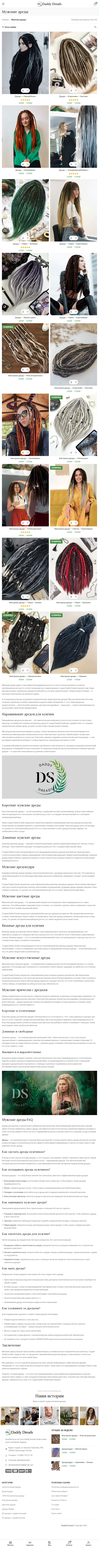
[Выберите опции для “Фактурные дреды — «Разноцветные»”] (23, 523)
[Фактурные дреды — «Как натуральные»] (55, 1439)
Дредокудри (7, 1491)
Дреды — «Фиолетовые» (25, 318)
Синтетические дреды (11, 1487)
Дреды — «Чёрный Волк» (25, 96)
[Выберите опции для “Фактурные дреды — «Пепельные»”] (71, 452)
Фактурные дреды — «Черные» (74, 676)
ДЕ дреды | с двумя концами (14, 1513)
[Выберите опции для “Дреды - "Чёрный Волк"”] (23, 90)
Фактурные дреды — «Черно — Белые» (25, 603)
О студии (55, 1505)
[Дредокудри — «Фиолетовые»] (55, 1452)
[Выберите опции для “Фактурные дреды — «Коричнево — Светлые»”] (71, 382)
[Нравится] (27, 90)
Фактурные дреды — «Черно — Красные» (73, 603)
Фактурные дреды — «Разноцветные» (25, 529)
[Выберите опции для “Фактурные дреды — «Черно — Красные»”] (71, 596)
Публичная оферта (59, 1491)
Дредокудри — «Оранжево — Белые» (77, 1462)
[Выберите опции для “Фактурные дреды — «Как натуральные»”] (23, 369)
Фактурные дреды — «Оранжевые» (25, 458)
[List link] (26, 1449)
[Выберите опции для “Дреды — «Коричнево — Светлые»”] (71, 90)
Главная (5, 20)
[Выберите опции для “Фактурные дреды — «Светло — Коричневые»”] (71, 523)
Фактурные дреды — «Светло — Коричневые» (73, 529)
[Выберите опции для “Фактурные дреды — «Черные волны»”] (23, 670)
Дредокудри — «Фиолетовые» (74, 1449)
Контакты (55, 1509)
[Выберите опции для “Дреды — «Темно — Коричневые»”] (71, 238)
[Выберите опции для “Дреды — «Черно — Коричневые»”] (71, 311)
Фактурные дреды (10, 1500)
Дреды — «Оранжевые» (25, 170)
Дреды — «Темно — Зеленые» (25, 244)
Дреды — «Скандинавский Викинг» (73, 170)
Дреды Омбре (8, 1509)
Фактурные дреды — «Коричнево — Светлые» (73, 388)
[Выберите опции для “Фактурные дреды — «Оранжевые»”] (23, 452)
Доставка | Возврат (59, 1496)
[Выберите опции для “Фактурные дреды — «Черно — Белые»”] (23, 596)
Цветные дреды (9, 1505)
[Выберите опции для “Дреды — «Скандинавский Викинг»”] (71, 164)
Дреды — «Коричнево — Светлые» (73, 96)
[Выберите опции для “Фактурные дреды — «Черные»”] (71, 670)
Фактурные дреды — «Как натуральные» (25, 376)
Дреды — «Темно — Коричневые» (73, 244)
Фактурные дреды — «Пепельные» (73, 458)
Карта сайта (56, 1513)
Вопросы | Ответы (59, 1500)
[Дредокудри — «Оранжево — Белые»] (55, 1466)
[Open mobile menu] (3, 3)
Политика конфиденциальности (65, 1487)
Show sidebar (10, 27)
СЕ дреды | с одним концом (13, 1518)
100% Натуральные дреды (13, 1496)
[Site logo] (49, 4)
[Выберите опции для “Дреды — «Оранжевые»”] (23, 164)
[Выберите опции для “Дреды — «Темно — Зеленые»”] (23, 238)
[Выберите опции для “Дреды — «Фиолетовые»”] (23, 311)
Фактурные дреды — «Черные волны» (25, 676)
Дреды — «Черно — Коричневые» (74, 318)
